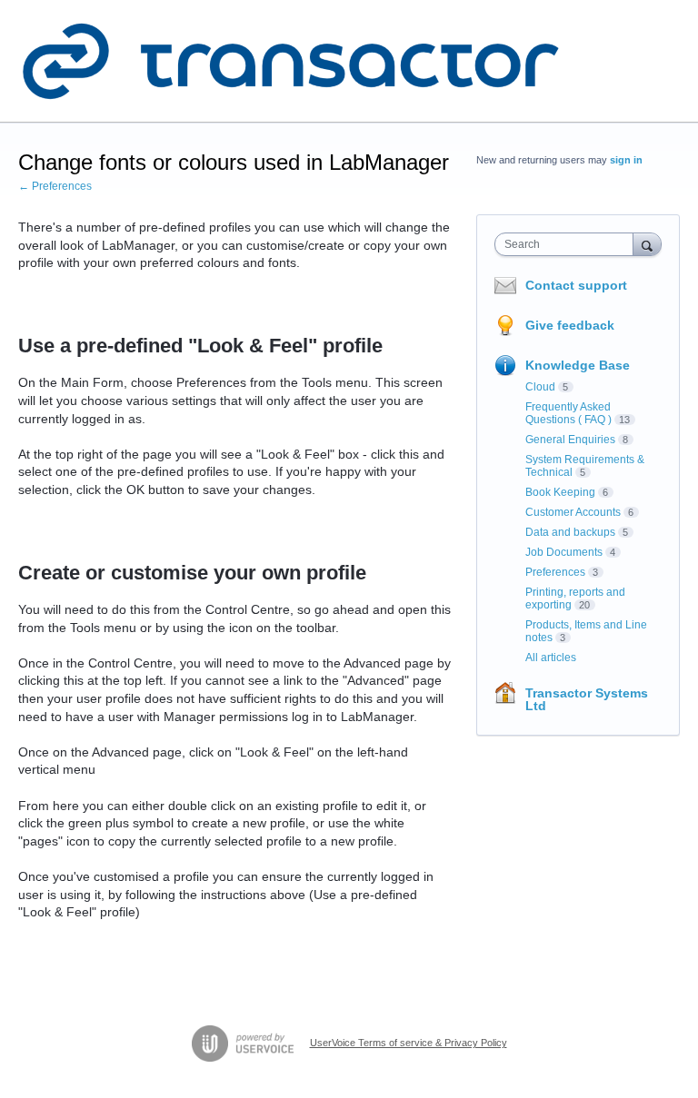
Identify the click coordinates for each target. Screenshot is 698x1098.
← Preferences (55, 186)
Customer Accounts (573, 512)
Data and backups (570, 532)
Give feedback (569, 325)
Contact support (576, 285)
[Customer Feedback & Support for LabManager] (290, 61)
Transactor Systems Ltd (586, 699)
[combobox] (568, 244)
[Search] (647, 243)
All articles (550, 657)
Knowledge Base (577, 365)
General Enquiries (570, 439)
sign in (626, 159)
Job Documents (564, 552)
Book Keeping (560, 492)
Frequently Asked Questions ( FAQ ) (568, 413)
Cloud (540, 387)
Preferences (555, 572)
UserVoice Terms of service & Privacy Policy (408, 1042)
